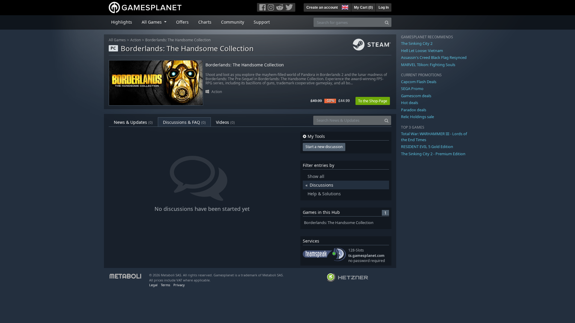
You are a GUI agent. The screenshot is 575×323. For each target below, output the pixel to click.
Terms (165, 285)
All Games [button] (152, 22)
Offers (182, 22)
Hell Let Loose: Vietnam (422, 50)
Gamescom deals (416, 95)
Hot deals (409, 102)
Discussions (321, 185)
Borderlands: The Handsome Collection (178, 40)
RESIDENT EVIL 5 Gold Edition (427, 146)
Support (262, 22)
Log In (384, 7)
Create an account (322, 7)
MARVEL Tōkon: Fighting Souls (428, 64)
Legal (153, 285)
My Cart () (363, 7)
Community (232, 22)
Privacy (179, 285)
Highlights (121, 22)
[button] (344, 7)
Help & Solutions (324, 193)
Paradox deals (413, 109)
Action (135, 40)
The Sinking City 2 (416, 43)
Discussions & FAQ (184, 122)
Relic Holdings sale (417, 116)
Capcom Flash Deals (418, 81)
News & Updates (133, 122)
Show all (316, 176)
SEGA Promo (412, 88)
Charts (204, 22)
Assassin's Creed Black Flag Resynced (434, 57)
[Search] (386, 22)
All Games (117, 40)
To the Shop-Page (372, 100)
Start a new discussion (324, 146)
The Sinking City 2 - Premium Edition (433, 153)
